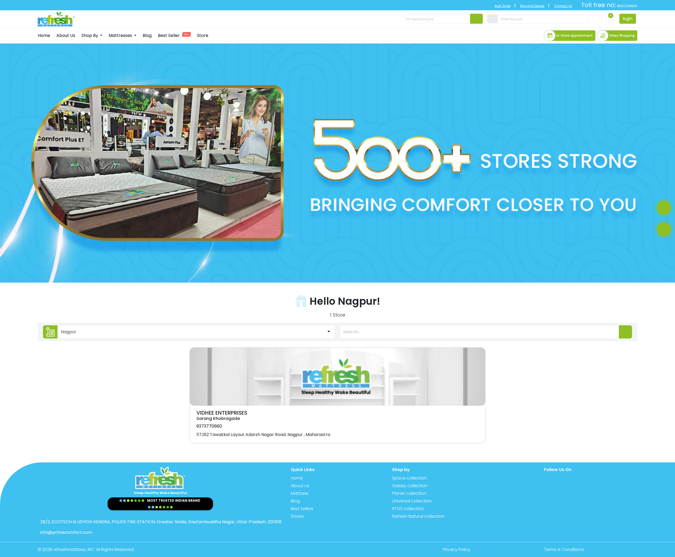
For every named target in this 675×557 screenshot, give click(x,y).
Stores (297, 516)
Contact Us (563, 6)
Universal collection (412, 501)
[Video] (664, 229)
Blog (147, 35)
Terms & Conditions (564, 549)
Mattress (299, 493)
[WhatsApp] (664, 208)
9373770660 (209, 426)
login (628, 19)
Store (202, 35)
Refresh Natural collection (418, 516)
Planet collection (409, 493)
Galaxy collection (410, 486)
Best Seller (173, 35)
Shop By (90, 35)
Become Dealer (532, 6)
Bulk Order (503, 6)
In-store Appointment (574, 35)
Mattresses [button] (121, 35)
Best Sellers (302, 509)
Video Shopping (622, 35)
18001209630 (626, 6)
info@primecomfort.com (66, 532)
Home (44, 35)
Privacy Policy (456, 549)
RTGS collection (408, 509)
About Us (65, 35)
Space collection (409, 478)
